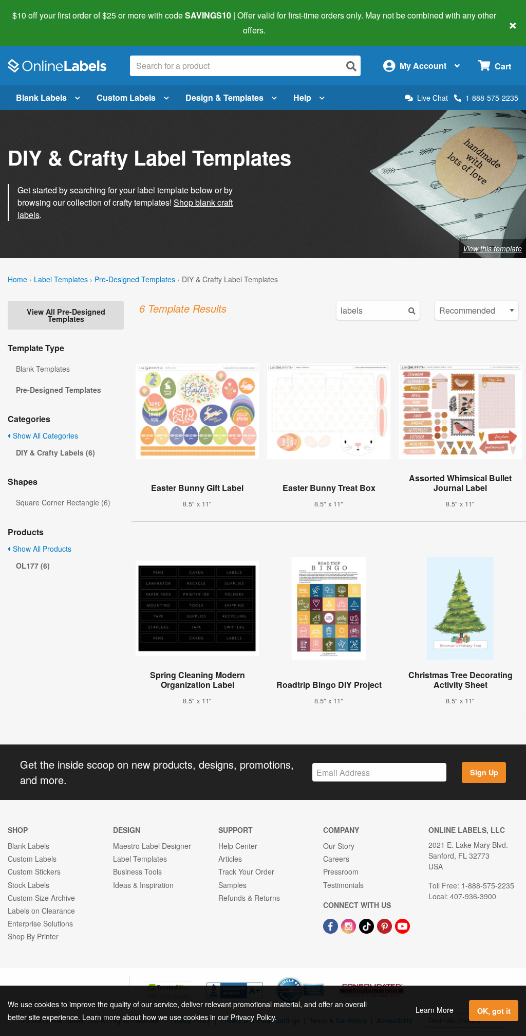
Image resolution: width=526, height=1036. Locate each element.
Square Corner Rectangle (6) (63, 502)
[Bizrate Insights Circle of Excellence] (320, 978)
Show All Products (41, 548)
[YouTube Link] (402, 925)
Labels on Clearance (41, 910)
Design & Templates (224, 97)
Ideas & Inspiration (143, 885)
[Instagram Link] (349, 925)
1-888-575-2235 (491, 98)
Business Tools (137, 871)
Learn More (435, 1010)
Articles (230, 858)
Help (302, 97)
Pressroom (341, 871)
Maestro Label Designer (152, 846)
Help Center (237, 846)
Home (17, 279)
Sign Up (484, 772)
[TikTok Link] (367, 925)
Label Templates (61, 279)
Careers (336, 858)
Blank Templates (43, 368)
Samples (232, 885)
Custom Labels (126, 97)
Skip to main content (37, 22)
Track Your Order (246, 871)
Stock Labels (28, 885)
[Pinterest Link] (385, 925)
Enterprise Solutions (40, 923)
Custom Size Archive (41, 898)
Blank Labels (41, 97)
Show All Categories (44, 435)
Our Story (338, 846)
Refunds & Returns (249, 898)
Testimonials (343, 885)
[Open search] (351, 66)
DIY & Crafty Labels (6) (55, 452)
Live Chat (432, 98)
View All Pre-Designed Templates (66, 315)
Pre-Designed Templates (135, 279)
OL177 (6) (33, 565)
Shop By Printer (33, 936)
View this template (492, 248)
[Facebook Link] (331, 925)
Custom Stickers (34, 871)
